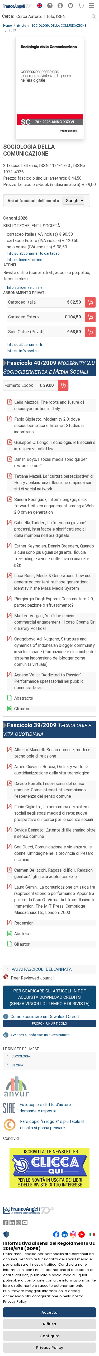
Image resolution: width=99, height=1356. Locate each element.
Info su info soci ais (23, 351)
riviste (21, 25)
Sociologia (21, 1056)
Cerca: (8, 16)
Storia (17, 1065)
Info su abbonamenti (24, 344)
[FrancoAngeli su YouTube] (24, 1223)
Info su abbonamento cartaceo (33, 253)
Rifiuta (49, 1324)
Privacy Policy (49, 1347)
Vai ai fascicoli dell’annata (33, 200)
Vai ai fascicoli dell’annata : (42, 969)
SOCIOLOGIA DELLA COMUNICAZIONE (58, 25)
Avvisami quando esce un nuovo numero (40, 1035)
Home (7, 25)
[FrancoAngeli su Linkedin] (12, 1223)
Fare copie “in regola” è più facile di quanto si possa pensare (52, 1124)
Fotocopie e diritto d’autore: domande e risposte (46, 1107)
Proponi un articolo (49, 1023)
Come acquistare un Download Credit (45, 1016)
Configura (50, 1336)
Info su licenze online (24, 260)
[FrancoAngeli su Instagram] (18, 1223)
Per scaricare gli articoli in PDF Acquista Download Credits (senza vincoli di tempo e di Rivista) (49, 997)
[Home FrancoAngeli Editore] (17, 6)
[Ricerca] (93, 16)
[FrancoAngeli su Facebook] (5, 1223)
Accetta (49, 1312)
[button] (38, 6)
